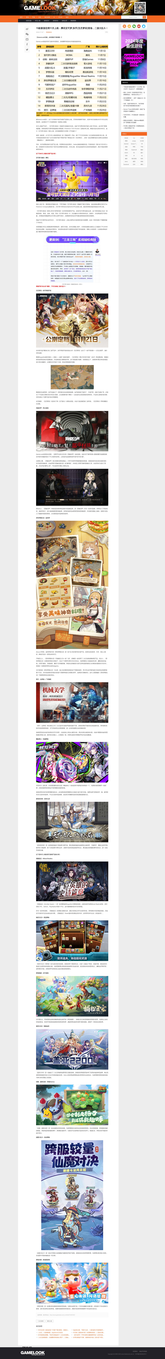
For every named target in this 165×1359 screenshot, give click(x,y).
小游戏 (142, 138)
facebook (126, 164)
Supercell (134, 149)
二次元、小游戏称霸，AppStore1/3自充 (50, 1332)
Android (126, 144)
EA (134, 152)
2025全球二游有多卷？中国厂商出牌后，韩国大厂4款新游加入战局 (54, 1330)
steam (126, 152)
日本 (134, 164)
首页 (21, 17)
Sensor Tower (134, 144)
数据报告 (73, 20)
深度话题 (28, 20)
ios (134, 138)
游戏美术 (46, 20)
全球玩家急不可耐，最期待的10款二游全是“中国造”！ (89, 1337)
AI (54, 17)
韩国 (126, 149)
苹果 (134, 146)
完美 (126, 155)
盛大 (142, 152)
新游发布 (49, 32)
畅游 (142, 149)
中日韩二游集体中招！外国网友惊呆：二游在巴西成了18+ (89, 1332)
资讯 (27, 17)
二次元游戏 (40, 1321)
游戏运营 (64, 20)
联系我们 (135, 1351)
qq (142, 155)
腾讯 (142, 164)
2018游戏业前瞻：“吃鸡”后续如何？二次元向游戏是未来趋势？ (54, 1335)
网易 (126, 141)
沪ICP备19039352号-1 (141, 1354)
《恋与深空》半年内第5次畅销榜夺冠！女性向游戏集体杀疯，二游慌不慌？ (89, 1335)
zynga (134, 141)
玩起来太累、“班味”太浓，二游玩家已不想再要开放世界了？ (89, 1330)
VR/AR (60, 17)
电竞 (67, 17)
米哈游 (126, 138)
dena (126, 161)
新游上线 (49, 1321)
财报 (142, 161)
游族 (126, 146)
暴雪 (134, 161)
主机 (39, 17)
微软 (126, 158)
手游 (33, 17)
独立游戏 (47, 17)
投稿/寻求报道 (143, 1351)
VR (142, 144)
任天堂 (142, 141)
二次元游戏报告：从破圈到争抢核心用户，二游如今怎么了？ (54, 1337)
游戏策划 (55, 20)
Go (144, 17)
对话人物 (37, 20)
